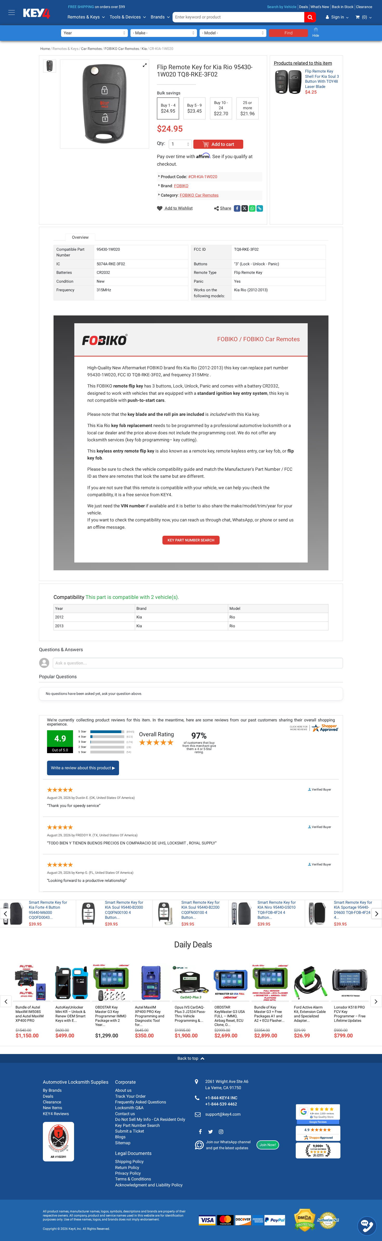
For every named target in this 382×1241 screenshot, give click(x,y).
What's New (320, 7)
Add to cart (223, 144)
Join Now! (268, 1145)
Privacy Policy (128, 1173)
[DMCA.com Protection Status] (300, 1220)
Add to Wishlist (178, 208)
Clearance (364, 7)
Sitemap (122, 1142)
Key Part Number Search (137, 1125)
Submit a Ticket (129, 1131)
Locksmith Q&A (129, 1107)
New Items (52, 1107)
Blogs (120, 1136)
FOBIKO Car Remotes (121, 49)
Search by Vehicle (282, 7)
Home (45, 49)
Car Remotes (91, 49)
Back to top (187, 1058)
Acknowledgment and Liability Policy (149, 1184)
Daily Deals (193, 944)
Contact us (125, 1113)
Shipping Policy (129, 1161)
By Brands (52, 1090)
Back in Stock (342, 7)
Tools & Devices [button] (125, 17)
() (364, 17)
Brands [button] (158, 17)
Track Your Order (130, 1096)
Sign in (337, 17)
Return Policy (127, 1167)
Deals (303, 7)
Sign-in (315, 42)
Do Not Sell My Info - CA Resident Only (150, 1119)
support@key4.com (223, 1114)
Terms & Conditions (133, 1179)
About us (123, 1090)
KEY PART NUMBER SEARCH (191, 540)
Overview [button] (80, 237)
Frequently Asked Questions (140, 1102)
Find (289, 32)
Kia (144, 49)
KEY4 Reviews (56, 1113)
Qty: (161, 143)
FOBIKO (181, 185)
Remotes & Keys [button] (84, 17)
